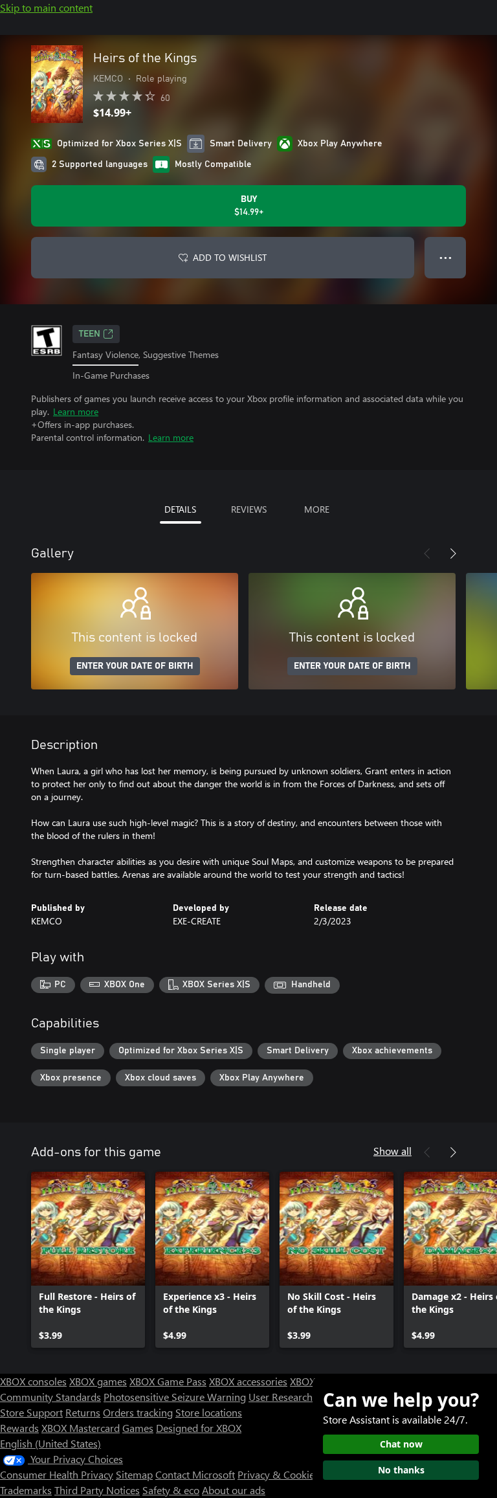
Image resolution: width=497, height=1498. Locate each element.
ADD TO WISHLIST (230, 257)
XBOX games (98, 1381)
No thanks (401, 1470)
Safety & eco (170, 1490)
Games (137, 1428)
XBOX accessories (248, 1381)
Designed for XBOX (198, 1428)
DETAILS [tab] (180, 509)
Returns (82, 1412)
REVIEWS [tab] (249, 509)
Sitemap (134, 1474)
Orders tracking (138, 1412)
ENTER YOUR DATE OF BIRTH (134, 666)
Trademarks (26, 1490)
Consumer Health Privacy (56, 1474)
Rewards (19, 1428)
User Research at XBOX (301, 1396)
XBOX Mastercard (80, 1428)
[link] (88, 1260)
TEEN (89, 334)
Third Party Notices (97, 1490)
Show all (392, 1150)
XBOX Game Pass (167, 1381)
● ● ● (445, 257)
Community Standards (50, 1396)
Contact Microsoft (195, 1474)
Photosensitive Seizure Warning (175, 1396)
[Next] (453, 553)
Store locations (208, 1412)
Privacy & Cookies (278, 1474)
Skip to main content (46, 7)
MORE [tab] (316, 509)
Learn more (75, 411)
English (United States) (50, 1443)
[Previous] (427, 553)
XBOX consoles (33, 1381)
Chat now (401, 1444)
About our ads (233, 1490)
